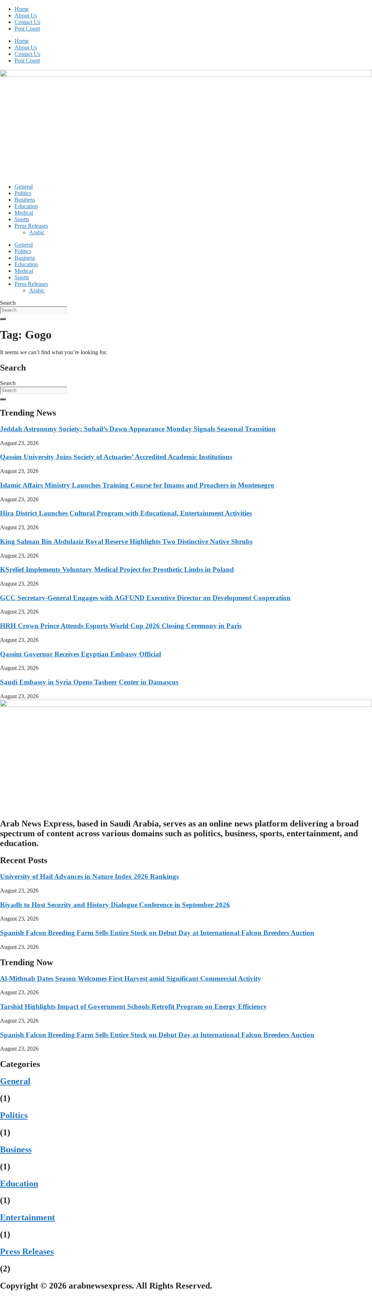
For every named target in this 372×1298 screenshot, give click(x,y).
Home (22, 9)
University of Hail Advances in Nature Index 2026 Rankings (89, 876)
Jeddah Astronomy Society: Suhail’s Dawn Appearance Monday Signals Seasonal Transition (138, 429)
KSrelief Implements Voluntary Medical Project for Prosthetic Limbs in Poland (117, 569)
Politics (23, 193)
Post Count (27, 28)
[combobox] (33, 310)
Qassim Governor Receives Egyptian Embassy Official (80, 654)
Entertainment (27, 1217)
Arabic (37, 232)
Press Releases (31, 226)
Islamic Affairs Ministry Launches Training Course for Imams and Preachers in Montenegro (137, 485)
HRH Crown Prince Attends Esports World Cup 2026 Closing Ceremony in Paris (121, 626)
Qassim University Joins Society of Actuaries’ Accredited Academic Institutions (116, 457)
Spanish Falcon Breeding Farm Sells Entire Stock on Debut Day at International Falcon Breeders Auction (157, 933)
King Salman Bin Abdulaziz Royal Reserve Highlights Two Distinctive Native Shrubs (126, 541)
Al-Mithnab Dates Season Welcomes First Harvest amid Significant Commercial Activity (130, 978)
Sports (22, 219)
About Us (26, 15)
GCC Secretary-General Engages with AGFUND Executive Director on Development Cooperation (145, 598)
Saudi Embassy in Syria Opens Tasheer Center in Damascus (89, 682)
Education (26, 206)
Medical (24, 213)
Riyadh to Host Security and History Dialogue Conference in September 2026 (115, 905)
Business (25, 200)
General (24, 186)
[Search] (3, 319)
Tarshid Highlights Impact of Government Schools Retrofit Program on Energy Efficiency (133, 1006)
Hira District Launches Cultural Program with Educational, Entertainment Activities (126, 513)
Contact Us (27, 22)
